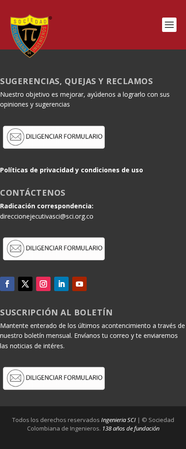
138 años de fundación (130, 428)
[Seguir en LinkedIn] (61, 284)
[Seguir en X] (25, 284)
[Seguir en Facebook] (7, 284)
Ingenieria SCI (118, 420)
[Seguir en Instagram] (43, 284)
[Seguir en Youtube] (79, 284)
